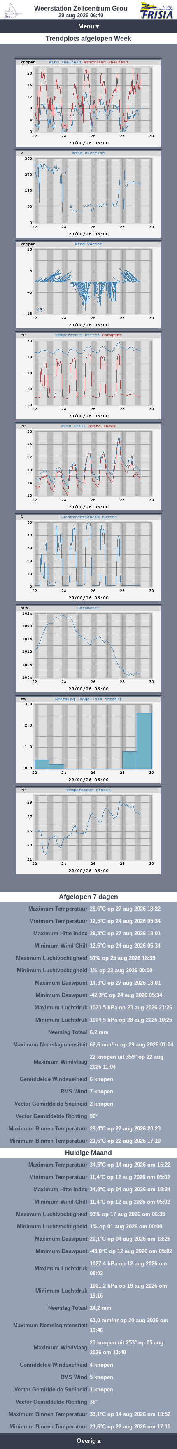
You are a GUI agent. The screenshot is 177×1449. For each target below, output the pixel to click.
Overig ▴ (89, 1440)
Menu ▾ (88, 26)
